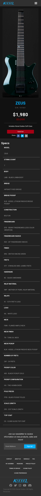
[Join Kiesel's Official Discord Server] (30, 485)
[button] (36, 3)
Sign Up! (30, 446)
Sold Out (20, 132)
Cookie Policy (27, 468)
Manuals (26, 459)
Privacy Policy (30, 463)
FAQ (33, 459)
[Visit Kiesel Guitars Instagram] (20, 485)
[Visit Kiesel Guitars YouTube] (24, 485)
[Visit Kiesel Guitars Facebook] (10, 485)
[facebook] (18, 135)
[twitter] (22, 135)
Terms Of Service (14, 468)
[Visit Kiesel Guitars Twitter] (15, 485)
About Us (18, 459)
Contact (9, 459)
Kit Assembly (10, 463)
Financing (20, 463)
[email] (26, 135)
